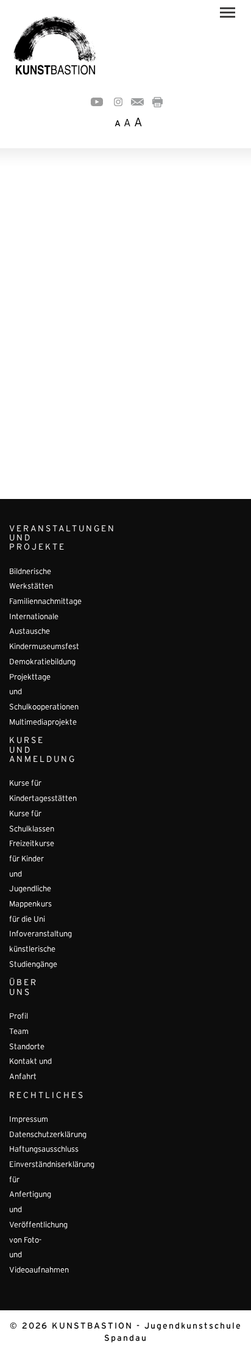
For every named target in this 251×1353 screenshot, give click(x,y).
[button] (227, 14)
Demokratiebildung (42, 662)
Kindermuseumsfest (44, 647)
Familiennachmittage (45, 602)
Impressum (28, 1120)
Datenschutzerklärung (48, 1135)
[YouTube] (96, 102)
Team (19, 1032)
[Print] (157, 102)
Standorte (26, 1047)
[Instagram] (118, 102)
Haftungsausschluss (44, 1150)
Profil (18, 1017)
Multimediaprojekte (43, 723)
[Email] (137, 102)
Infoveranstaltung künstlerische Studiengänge (40, 949)
